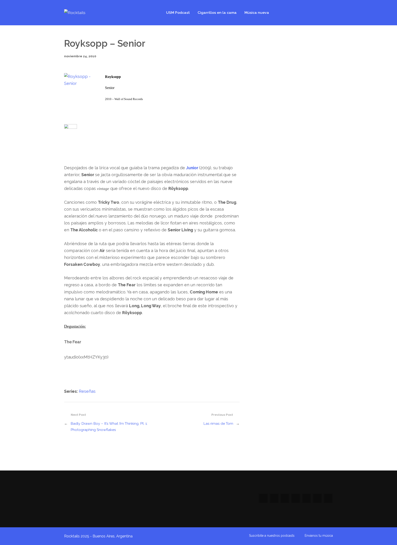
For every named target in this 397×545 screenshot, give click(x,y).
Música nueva (256, 12)
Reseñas (87, 391)
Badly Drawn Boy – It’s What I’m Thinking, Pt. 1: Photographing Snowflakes (109, 426)
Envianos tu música (319, 535)
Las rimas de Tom (218, 423)
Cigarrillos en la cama (217, 12)
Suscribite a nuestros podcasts (272, 535)
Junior (192, 167)
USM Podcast (178, 12)
